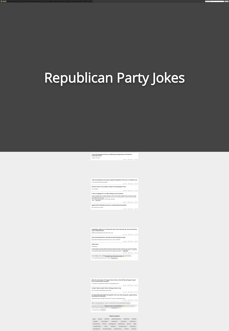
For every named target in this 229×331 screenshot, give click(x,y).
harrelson (47, 1)
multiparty (83, 1)
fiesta (77, 1)
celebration (97, 326)
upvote (125, 159)
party (12, 1)
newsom (53, 1)
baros (129, 324)
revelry (133, 329)
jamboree (89, 1)
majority (31, 1)
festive (113, 326)
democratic (123, 326)
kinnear (59, 1)
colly (134, 324)
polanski (65, 1)
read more (98, 200)
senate (17, 1)
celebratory (118, 329)
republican (96, 329)
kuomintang (107, 329)
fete (106, 326)
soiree (127, 329)
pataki (41, 1)
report (136, 159)
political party (24, 1)
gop (8, 1)
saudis (36, 1)
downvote (131, 159)
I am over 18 (114, 258)
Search (226, 1)
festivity (133, 326)
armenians (71, 1)
